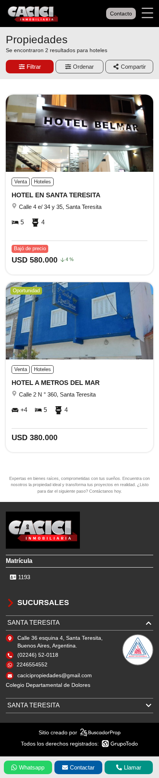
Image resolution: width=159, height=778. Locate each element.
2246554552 (32, 664)
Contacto (121, 13)
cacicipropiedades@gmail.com (54, 675)
